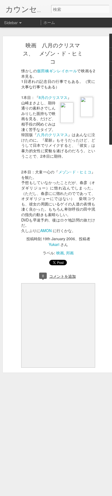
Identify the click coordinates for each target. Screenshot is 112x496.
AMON (46, 230)
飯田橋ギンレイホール (57, 70)
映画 (60, 252)
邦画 (70, 252)
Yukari (54, 244)
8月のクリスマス (53, 97)
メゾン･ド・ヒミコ (74, 171)
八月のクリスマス (52, 134)
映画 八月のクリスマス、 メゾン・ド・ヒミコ (53, 53)
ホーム (49, 22)
